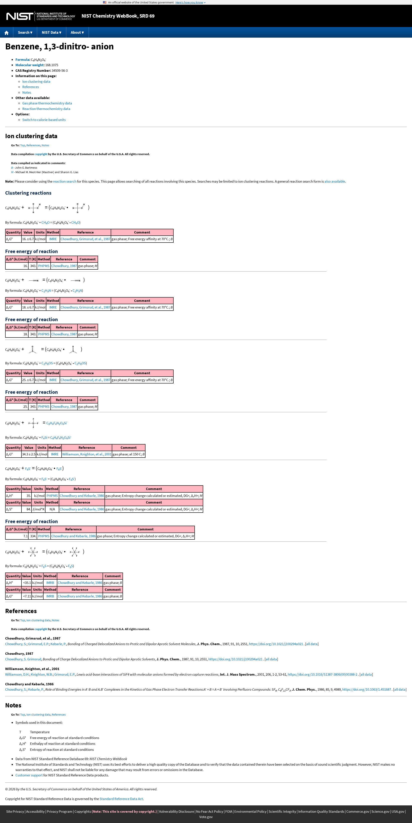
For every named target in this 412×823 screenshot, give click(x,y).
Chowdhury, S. (16, 643)
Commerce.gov (357, 811)
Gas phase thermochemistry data (47, 103)
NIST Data (50, 32)
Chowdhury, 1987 (64, 265)
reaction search (64, 181)
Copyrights (82, 811)
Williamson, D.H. (17, 674)
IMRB (50, 582)
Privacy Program (59, 811)
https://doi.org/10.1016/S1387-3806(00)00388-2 (322, 674)
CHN (46, 290)
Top (22, 145)
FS (28, 468)
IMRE (53, 239)
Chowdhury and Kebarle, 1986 (82, 495)
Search (23, 32)
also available (334, 181)
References (30, 86)
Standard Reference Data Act (121, 798)
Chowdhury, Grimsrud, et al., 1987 (85, 239)
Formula (22, 59)
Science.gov (380, 811)
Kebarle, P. (58, 643)
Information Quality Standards (321, 811)
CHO (45, 222)
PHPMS (43, 265)
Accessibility (35, 811)
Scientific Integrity (282, 811)
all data (312, 643)
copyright (41, 154)
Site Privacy (15, 811)
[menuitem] (6, 32)
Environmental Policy (250, 811)
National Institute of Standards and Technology (40, 16)
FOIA (228, 811)
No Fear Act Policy (209, 811)
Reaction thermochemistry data (46, 108)
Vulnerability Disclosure (176, 811)
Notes (26, 92)
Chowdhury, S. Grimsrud (23, 659)
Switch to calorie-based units (44, 119)
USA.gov (398, 811)
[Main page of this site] (6, 32)
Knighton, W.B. (42, 674)
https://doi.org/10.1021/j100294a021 (276, 643)
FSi (44, 437)
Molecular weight (29, 65)
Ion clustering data (36, 81)
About (76, 32)
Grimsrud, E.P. (38, 643)
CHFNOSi (56, 423)
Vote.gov (206, 816)
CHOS (47, 363)
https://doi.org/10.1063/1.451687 (366, 689)
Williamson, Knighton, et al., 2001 (86, 454)
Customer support (29, 775)
